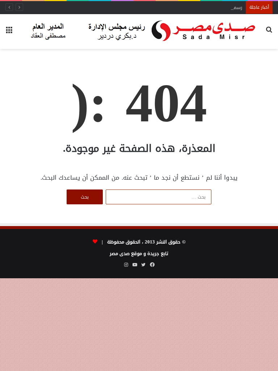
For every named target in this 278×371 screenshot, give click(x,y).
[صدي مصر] (139, 31)
